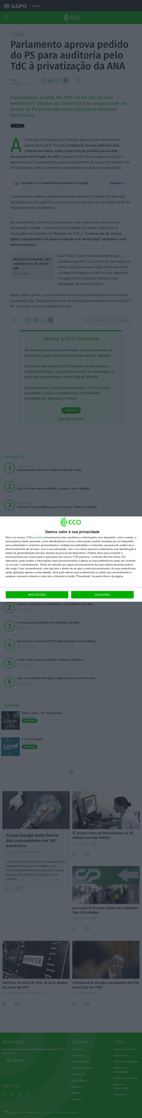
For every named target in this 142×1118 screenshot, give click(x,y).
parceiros (37, 537)
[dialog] (71, 559)
